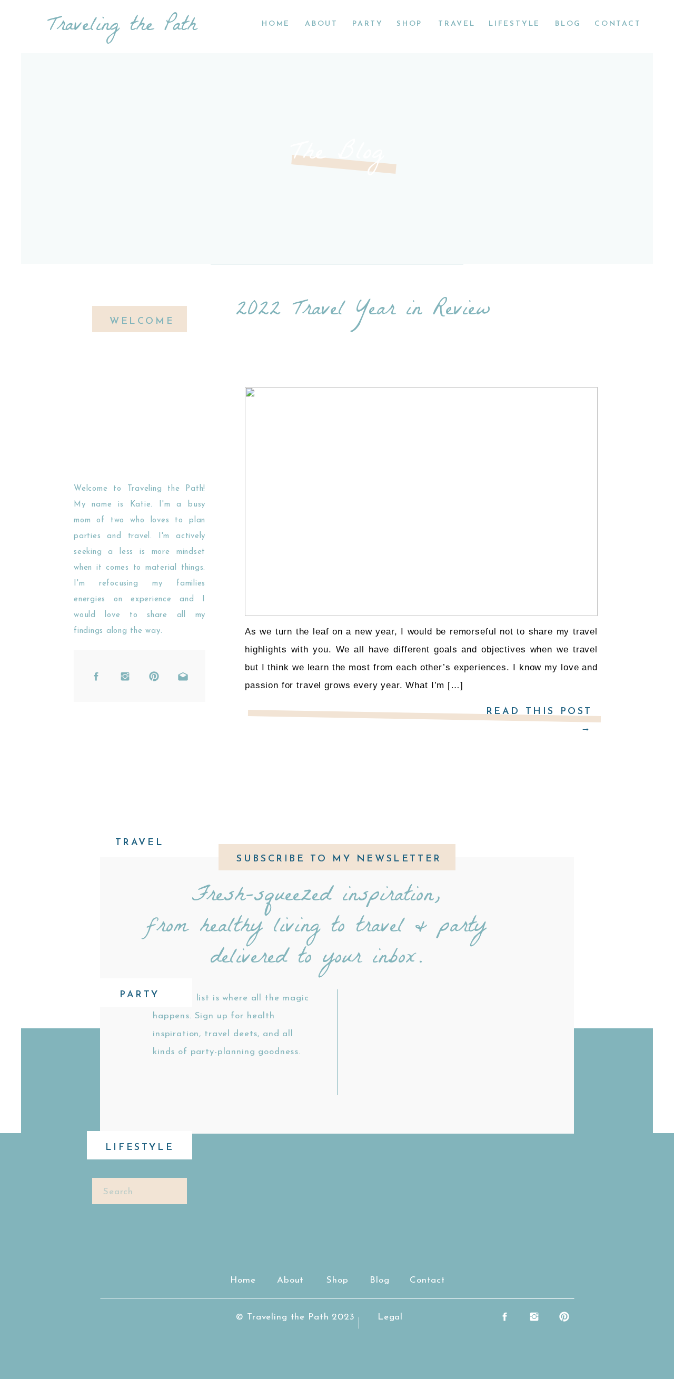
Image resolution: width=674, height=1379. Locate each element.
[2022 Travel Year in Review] (421, 501)
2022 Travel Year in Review (363, 311)
